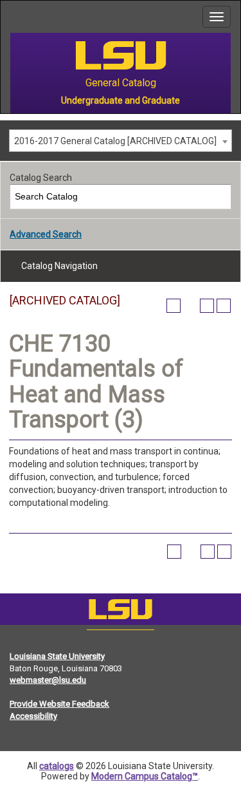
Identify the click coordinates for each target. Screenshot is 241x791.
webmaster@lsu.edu (48, 680)
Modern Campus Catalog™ (144, 776)
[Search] (219, 196)
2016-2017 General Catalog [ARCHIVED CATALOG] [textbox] (115, 141)
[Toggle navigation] (216, 17)
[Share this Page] (190, 306)
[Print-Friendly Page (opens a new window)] (207, 306)
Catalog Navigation (59, 266)
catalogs (56, 766)
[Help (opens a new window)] (224, 306)
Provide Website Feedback (59, 704)
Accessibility (33, 716)
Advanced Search (46, 234)
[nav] (10, 17)
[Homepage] (120, 612)
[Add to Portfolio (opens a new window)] (173, 306)
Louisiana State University (57, 656)
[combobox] (120, 140)
